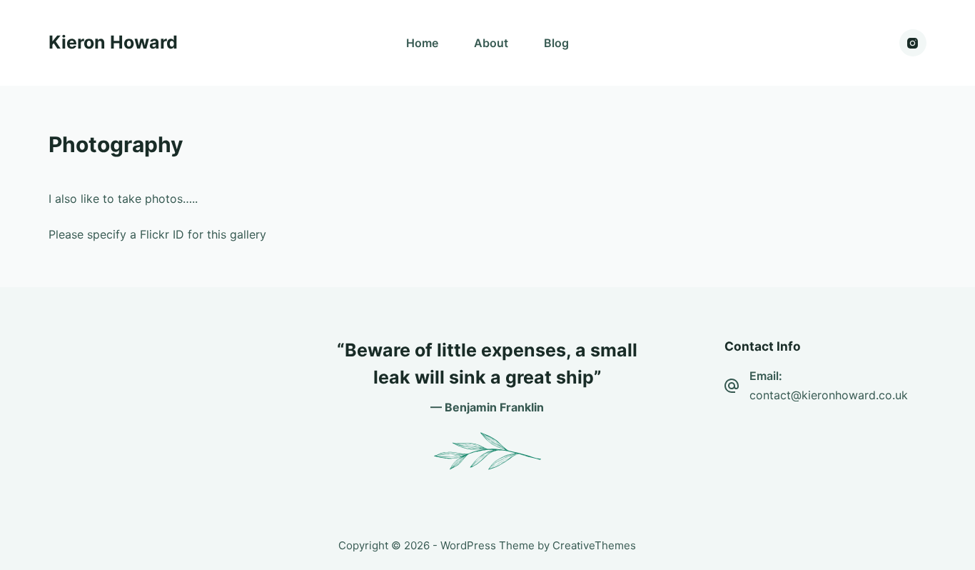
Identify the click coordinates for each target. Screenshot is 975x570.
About (491, 43)
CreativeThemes (594, 545)
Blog (556, 43)
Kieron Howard (113, 42)
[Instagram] (912, 42)
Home (422, 43)
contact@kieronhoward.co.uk (828, 395)
